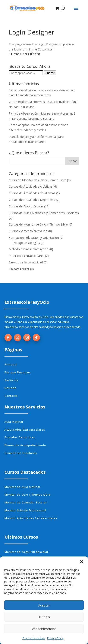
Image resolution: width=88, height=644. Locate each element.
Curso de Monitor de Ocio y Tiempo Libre (37, 180)
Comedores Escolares (20, 453)
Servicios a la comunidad (26, 262)
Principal (11, 364)
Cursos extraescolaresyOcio (28, 231)
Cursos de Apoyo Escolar (26, 206)
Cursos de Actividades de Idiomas (32, 193)
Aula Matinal (13, 422)
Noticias (10, 388)
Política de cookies (33, 638)
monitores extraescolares (26, 256)
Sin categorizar (19, 269)
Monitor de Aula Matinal (22, 487)
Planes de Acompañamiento (25, 445)
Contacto (11, 396)
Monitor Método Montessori (25, 510)
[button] (81, 562)
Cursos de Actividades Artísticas (31, 186)
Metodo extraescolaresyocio (28, 249)
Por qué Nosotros (17, 372)
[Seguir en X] (17, 337)
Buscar (49, 73)
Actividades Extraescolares (24, 429)
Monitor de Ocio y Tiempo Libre (27, 494)
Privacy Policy (55, 638)
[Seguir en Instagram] (27, 337)
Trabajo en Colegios (26, 243)
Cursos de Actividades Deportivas (32, 200)
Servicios (11, 380)
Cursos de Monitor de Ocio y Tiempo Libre (38, 224)
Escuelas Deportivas (19, 437)
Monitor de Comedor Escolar (25, 502)
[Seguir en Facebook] (8, 337)
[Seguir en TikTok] (36, 337)
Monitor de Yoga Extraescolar (26, 552)
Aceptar (44, 605)
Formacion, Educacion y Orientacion (34, 238)
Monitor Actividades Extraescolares (30, 518)
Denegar (44, 617)
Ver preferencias (44, 629)
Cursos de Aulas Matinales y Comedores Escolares (44, 213)
